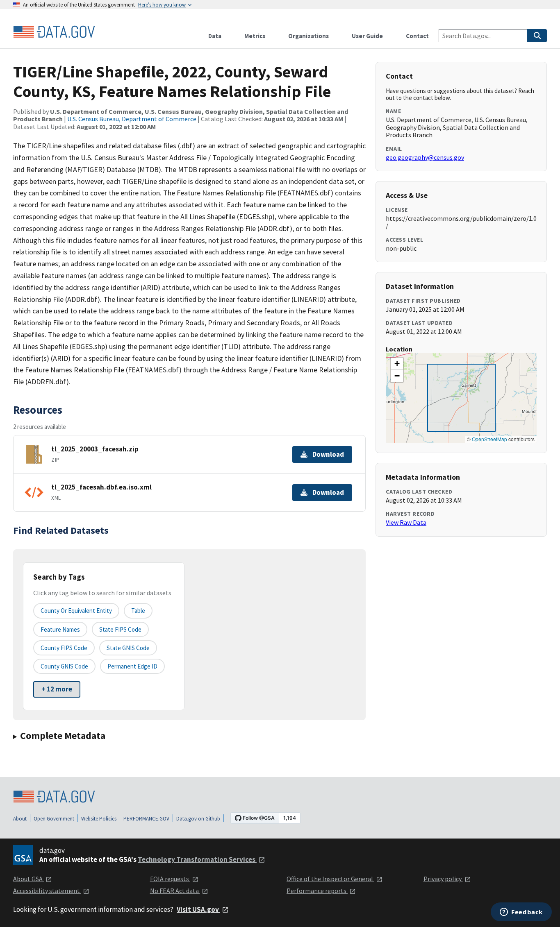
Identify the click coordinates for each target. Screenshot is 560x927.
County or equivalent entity (76, 610)
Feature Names (60, 629)
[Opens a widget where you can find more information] (521, 912)
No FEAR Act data (175, 890)
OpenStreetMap (489, 438)
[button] (397, 364)
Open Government (54, 818)
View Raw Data (406, 522)
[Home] (54, 32)
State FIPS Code (120, 629)
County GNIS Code (64, 666)
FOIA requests (170, 879)
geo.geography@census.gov (425, 157)
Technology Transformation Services (197, 859)
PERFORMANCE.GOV (146, 818)
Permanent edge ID (132, 666)
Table (138, 610)
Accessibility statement (47, 890)
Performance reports (317, 890)
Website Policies (98, 818)
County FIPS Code (64, 648)
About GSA (28, 879)
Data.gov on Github (198, 818)
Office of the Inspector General (330, 879)
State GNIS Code (128, 648)
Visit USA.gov (198, 909)
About (20, 818)
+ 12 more (56, 689)
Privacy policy (443, 879)
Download (328, 454)
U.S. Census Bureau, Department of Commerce (131, 119)
